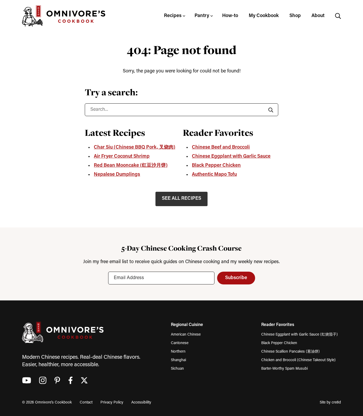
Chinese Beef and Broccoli (221, 147)
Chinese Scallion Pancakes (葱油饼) (290, 352)
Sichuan (177, 369)
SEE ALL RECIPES (181, 198)
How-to (230, 16)
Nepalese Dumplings (117, 174)
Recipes (173, 16)
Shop (295, 16)
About (317, 16)
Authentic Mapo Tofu (214, 174)
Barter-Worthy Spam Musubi (284, 369)
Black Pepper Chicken (216, 165)
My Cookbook (264, 16)
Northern (178, 352)
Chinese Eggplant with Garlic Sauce (231, 156)
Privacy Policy (111, 403)
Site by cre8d (330, 403)
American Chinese (186, 335)
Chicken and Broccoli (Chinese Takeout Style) (298, 360)
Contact (86, 403)
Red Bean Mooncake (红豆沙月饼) (131, 165)
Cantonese (179, 343)
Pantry (202, 16)
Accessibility (141, 403)
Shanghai (178, 360)
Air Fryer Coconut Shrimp (122, 156)
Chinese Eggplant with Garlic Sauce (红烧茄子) (299, 335)
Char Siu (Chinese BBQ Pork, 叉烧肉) (134, 147)
